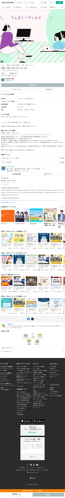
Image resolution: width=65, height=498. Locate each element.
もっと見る (61, 206)
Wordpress (32, 109)
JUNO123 (9, 166)
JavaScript (26, 109)
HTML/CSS (20, 109)
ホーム (2, 65)
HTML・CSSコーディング (27, 65)
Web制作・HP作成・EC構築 (12, 65)
